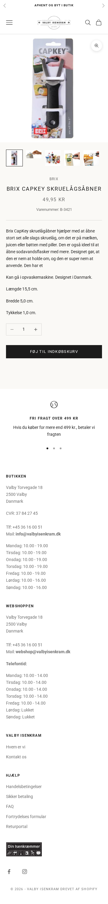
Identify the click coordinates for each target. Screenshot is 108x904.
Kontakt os (16, 756)
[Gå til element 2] (33, 154)
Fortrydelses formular (26, 816)
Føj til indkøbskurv (54, 351)
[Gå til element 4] (72, 158)
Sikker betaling (19, 796)
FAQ (10, 806)
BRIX (54, 179)
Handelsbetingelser (24, 786)
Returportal (16, 826)
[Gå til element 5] (91, 158)
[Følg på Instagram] (25, 872)
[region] (54, 419)
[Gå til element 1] (14, 158)
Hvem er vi (15, 747)
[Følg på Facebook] (9, 872)
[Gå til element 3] (52, 158)
